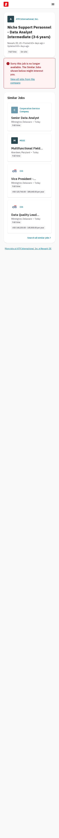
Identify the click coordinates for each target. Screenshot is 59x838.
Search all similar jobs (38, 237)
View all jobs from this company (22, 81)
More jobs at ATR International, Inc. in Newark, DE (28, 248)
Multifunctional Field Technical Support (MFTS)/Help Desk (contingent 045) (25, 148)
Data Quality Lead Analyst (24, 215)
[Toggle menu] (53, 4)
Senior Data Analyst (25, 118)
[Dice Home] (6, 4)
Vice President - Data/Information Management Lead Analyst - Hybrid (24, 179)
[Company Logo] (14, 110)
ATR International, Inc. (27, 19)
